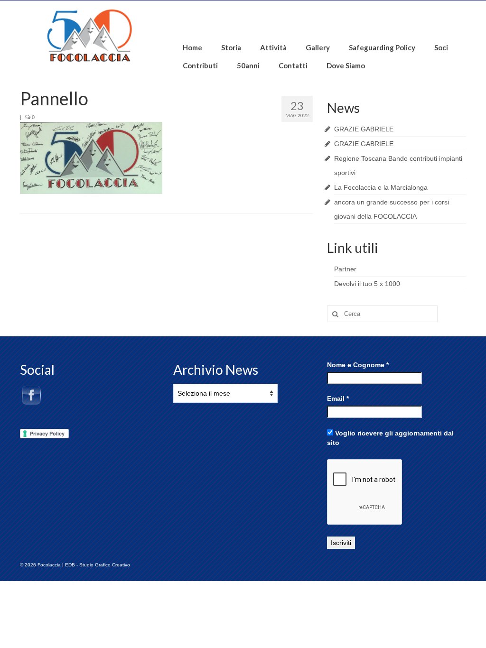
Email (338, 398)
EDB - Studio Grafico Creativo (97, 564)
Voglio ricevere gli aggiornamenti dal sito (390, 437)
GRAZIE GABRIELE (363, 129)
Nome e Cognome (358, 365)
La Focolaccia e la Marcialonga (381, 187)
